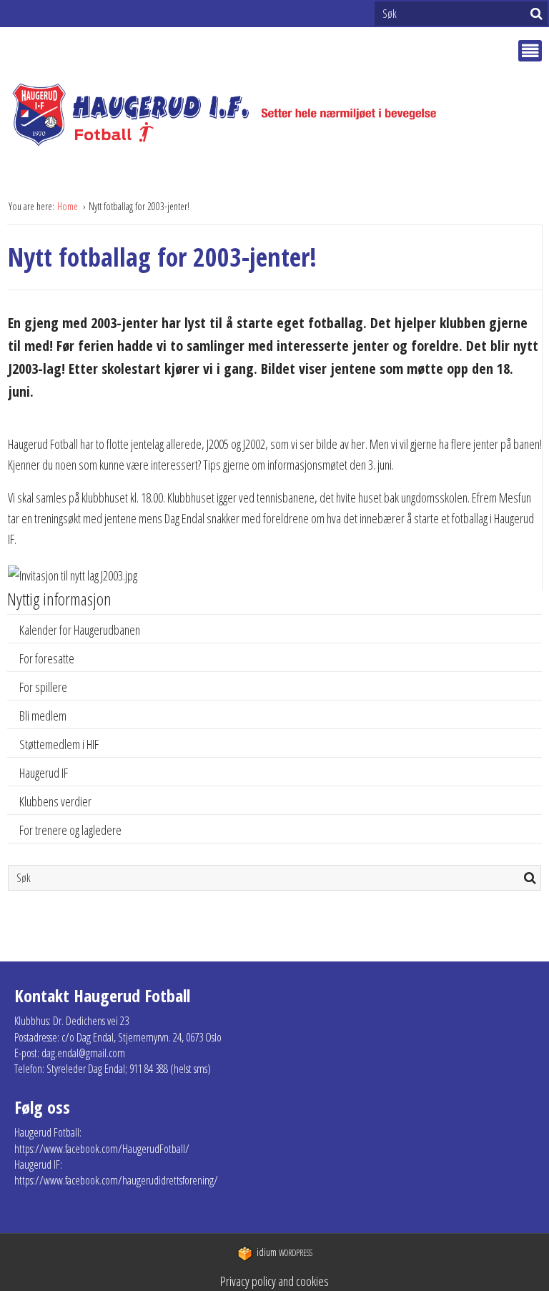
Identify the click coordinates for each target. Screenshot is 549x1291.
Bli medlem (42, 715)
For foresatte (46, 658)
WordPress (284, 1253)
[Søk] (536, 13)
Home (68, 206)
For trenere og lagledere (70, 830)
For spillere (43, 687)
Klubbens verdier (55, 801)
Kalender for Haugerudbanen (79, 630)
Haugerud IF (43, 773)
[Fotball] (236, 115)
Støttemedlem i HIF (59, 744)
